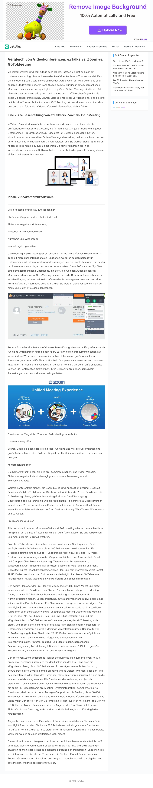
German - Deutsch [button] (134, 46)
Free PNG (60, 46)
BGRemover (76, 46)
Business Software (97, 46)
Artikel (115, 46)
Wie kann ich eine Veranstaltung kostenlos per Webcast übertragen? (128, 75)
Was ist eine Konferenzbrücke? (128, 61)
